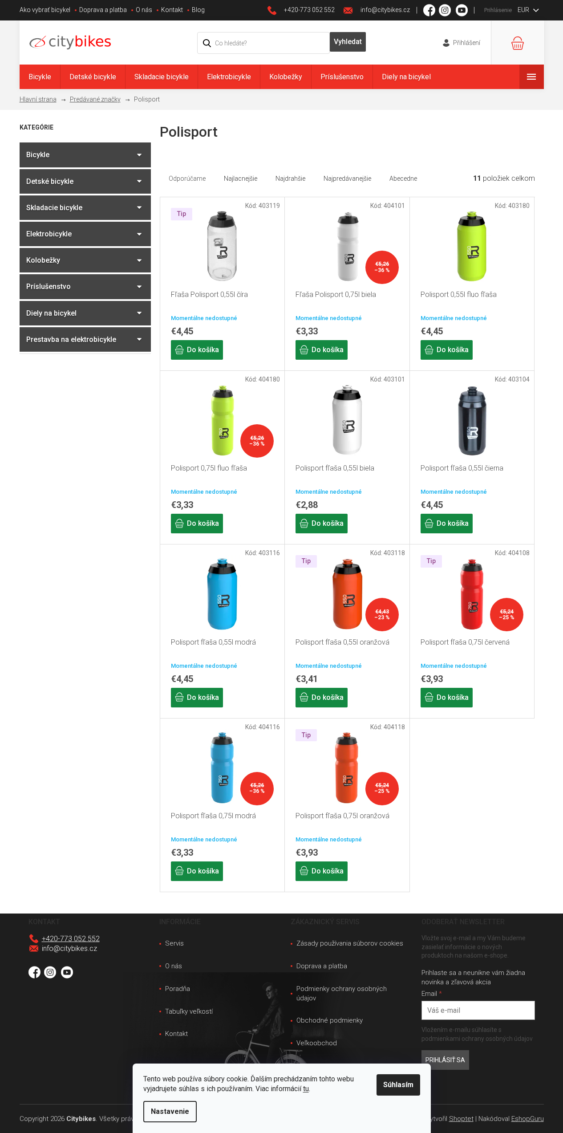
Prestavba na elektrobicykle (71, 339)
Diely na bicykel (51, 313)
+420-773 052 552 (71, 938)
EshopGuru (527, 1119)
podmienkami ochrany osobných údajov (477, 1038)
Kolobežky (43, 260)
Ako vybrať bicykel (45, 9)
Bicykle (37, 154)
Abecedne (403, 178)
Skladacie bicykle (54, 207)
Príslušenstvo (48, 286)
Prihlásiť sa (445, 1060)
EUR (524, 9)
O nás (144, 9)
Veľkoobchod (316, 1043)
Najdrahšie (290, 178)
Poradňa (177, 989)
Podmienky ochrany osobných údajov (341, 993)
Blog (198, 9)
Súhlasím (398, 1084)
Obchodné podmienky (329, 1020)
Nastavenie (170, 1111)
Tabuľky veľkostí (189, 1011)
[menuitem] (40, 77)
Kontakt (172, 9)
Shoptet (461, 1119)
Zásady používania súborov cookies (349, 943)
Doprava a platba (103, 9)
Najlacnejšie (240, 178)
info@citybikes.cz (69, 948)
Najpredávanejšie (347, 178)
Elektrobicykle (49, 234)
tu (306, 1088)
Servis (174, 943)
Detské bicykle (49, 181)
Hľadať (348, 42)
